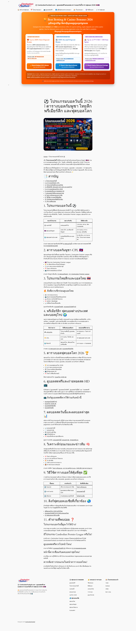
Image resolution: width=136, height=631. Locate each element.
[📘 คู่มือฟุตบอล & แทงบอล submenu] (71, 9)
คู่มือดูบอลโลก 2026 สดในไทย (53, 511)
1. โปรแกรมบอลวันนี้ (51, 181)
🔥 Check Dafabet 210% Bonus (39, 66)
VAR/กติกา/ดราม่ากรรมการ (84, 468)
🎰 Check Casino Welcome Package (97, 66)
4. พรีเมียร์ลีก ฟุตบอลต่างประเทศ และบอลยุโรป (58, 187)
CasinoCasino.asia (90, 60)
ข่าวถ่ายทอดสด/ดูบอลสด (51, 246)
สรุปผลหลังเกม (74, 440)
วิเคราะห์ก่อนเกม (57, 468)
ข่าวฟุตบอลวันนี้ (67, 244)
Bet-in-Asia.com (32, 58)
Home (45, 156)
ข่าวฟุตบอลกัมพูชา (63, 274)
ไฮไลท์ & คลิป (81, 496)
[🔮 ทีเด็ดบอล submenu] (93, 9)
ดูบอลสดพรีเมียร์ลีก (67, 349)
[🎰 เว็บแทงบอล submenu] (83, 9)
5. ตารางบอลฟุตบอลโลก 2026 (54, 189)
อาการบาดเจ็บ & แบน (69, 468)
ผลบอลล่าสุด (65, 440)
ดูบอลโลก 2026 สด (60, 377)
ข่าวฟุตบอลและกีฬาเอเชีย (52, 515)
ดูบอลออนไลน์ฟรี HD (70, 306)
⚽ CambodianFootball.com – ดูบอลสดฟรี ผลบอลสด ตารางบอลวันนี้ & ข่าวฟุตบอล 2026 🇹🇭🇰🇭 (67, 5)
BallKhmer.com (60, 60)
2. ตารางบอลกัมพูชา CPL (52, 183)
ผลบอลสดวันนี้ (57, 440)
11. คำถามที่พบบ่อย (50, 201)
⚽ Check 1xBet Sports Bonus (68, 66)
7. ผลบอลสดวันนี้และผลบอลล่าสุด (54, 193)
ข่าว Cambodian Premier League (79, 274)
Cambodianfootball (30, 621)
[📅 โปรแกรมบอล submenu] (41, 9)
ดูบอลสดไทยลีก (58, 306)
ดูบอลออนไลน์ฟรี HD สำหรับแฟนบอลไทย (57, 513)
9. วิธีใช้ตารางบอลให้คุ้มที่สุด (53, 197)
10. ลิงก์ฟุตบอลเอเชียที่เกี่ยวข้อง (54, 199)
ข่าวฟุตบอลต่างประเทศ (55, 349)
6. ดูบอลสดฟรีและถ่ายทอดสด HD (54, 191)
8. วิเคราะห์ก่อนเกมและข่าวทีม (53, 195)
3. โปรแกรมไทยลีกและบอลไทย (54, 185)
